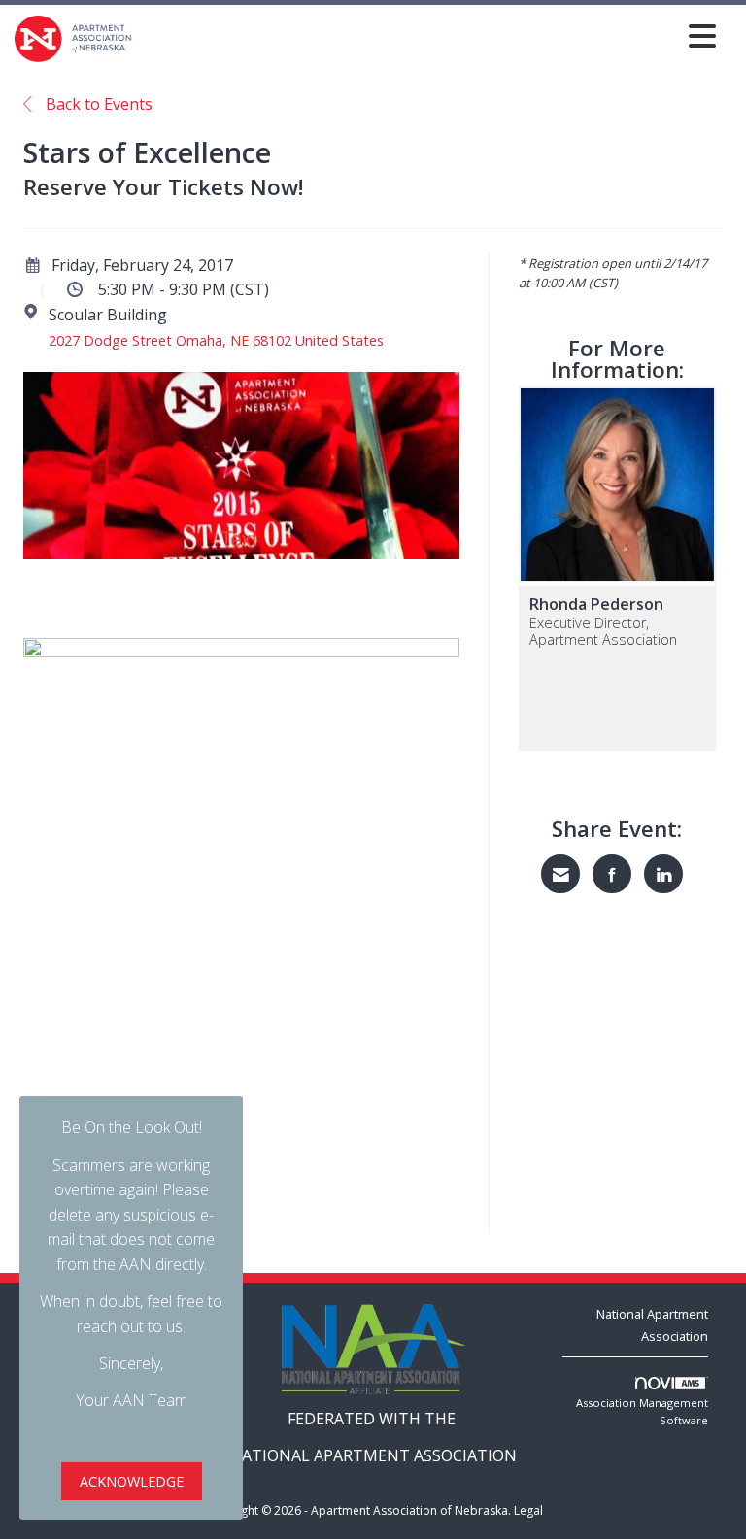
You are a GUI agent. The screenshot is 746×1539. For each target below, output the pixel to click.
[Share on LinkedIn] (663, 873)
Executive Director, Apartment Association (603, 632)
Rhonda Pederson (596, 604)
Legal (528, 1510)
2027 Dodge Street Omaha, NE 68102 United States (216, 340)
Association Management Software (642, 1411)
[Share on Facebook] (612, 873)
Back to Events (97, 104)
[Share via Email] (560, 873)
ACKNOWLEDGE (132, 1481)
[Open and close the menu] (429, 35)
